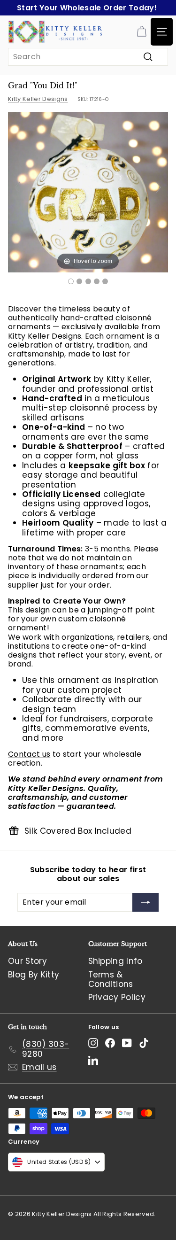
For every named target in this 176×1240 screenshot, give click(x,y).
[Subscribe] (145, 902)
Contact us (29, 754)
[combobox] (88, 56)
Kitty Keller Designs (38, 98)
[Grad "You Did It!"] (71, 281)
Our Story (27, 961)
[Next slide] (158, 187)
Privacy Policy (117, 997)
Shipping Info (115, 961)
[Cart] (141, 32)
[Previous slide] (17, 187)
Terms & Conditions (110, 979)
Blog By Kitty (33, 974)
